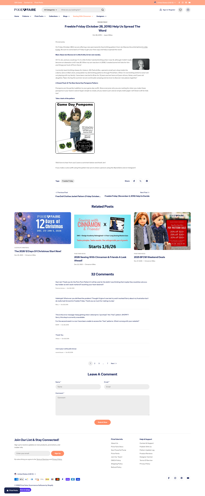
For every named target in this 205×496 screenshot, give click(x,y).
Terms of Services (43, 459)
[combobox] (74, 9)
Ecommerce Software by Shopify (41, 485)
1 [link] (90, 363)
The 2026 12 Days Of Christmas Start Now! (37, 251)
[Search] (102, 10)
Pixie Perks (38, 2)
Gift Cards (18, 2)
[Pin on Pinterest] (146, 181)
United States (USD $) (165, 3)
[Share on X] (140, 181)
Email (106, 382)
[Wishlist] (180, 9)
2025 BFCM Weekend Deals (149, 257)
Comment (60, 393)
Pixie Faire (24, 485)
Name (58, 382)
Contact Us (28, 2)
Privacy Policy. (57, 459)
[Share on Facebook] (134, 181)
